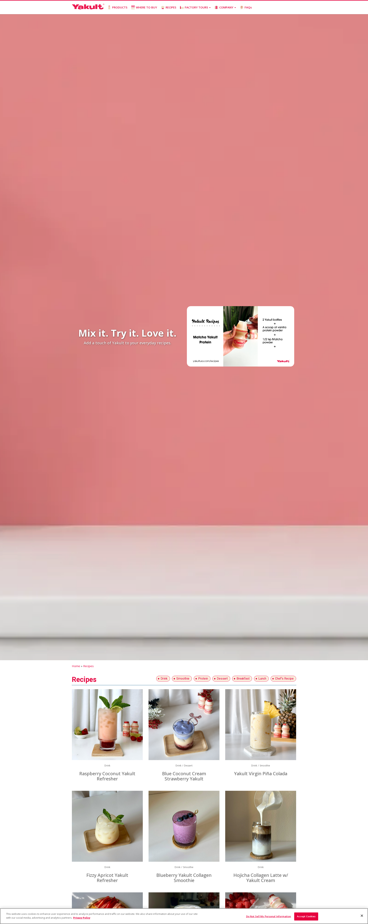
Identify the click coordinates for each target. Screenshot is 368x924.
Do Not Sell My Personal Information (268, 916)
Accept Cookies (306, 916)
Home (76, 666)
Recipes (88, 666)
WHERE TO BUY (146, 7)
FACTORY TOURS (197, 7)
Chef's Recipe (284, 678)
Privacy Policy (81, 917)
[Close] (362, 915)
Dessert (222, 678)
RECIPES (171, 7)
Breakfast (243, 678)
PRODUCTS (119, 7)
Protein (203, 678)
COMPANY (226, 7)
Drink (164, 678)
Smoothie (182, 678)
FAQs (248, 7)
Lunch (262, 678)
